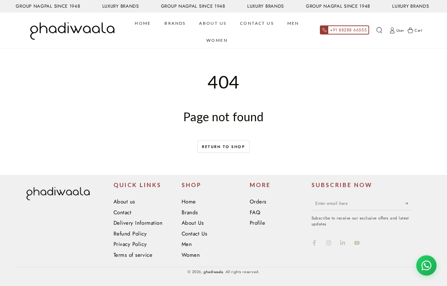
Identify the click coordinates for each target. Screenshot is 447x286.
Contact (122, 212)
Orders (258, 202)
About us (124, 202)
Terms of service (133, 255)
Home (189, 202)
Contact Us (194, 234)
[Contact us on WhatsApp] (426, 265)
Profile (257, 223)
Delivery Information (138, 223)
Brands (190, 212)
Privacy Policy (130, 244)
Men (187, 244)
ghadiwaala (213, 272)
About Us (193, 223)
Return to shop (223, 146)
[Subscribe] (408, 203)
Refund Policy (130, 234)
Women (191, 255)
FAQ (255, 212)
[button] (379, 31)
